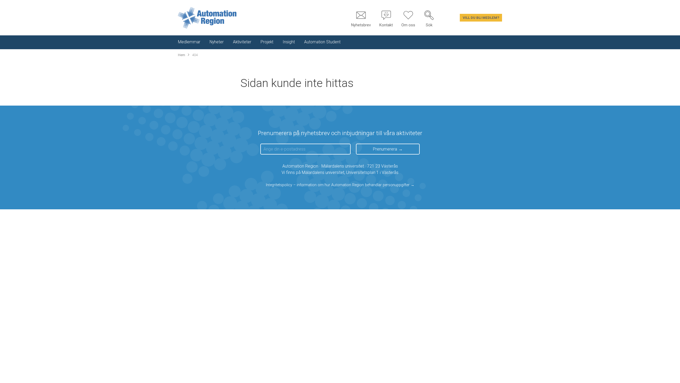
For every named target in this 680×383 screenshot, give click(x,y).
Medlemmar (189, 42)
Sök (429, 25)
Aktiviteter (242, 42)
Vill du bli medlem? (481, 17)
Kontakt (386, 25)
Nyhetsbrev (361, 25)
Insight (289, 42)
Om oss (408, 25)
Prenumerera (385, 149)
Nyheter (217, 42)
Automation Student (322, 42)
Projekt (267, 42)
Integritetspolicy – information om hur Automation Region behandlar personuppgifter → (340, 185)
